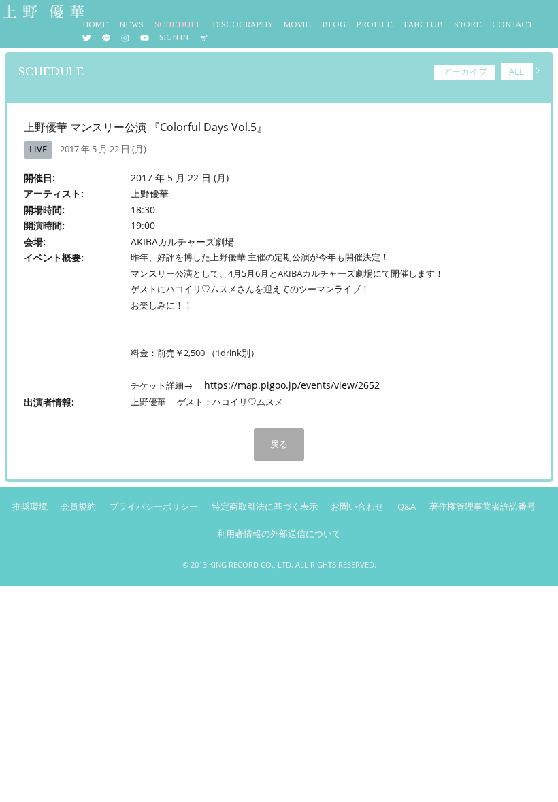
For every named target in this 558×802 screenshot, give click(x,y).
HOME (95, 24)
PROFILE (374, 24)
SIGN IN (173, 37)
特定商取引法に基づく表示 (265, 506)
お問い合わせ (357, 506)
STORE (468, 24)
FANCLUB (423, 24)
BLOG (334, 24)
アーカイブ (465, 71)
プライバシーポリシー (154, 506)
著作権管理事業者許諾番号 (482, 506)
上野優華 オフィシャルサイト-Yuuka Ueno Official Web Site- (42, 12)
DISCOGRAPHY (242, 24)
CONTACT (512, 24)
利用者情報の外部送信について (279, 534)
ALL (516, 71)
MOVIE (297, 24)
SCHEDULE (178, 24)
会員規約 (78, 506)
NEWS (131, 24)
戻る (279, 444)
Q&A (406, 506)
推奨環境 (30, 506)
